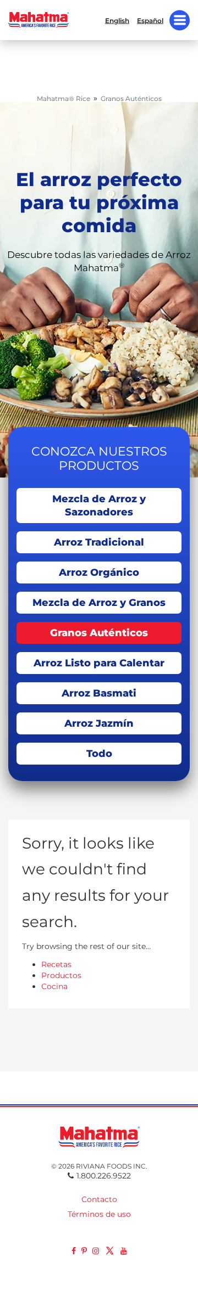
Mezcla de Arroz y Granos (99, 603)
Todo (99, 754)
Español (150, 20)
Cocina (54, 986)
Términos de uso (99, 1214)
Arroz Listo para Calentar (99, 663)
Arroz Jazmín (99, 723)
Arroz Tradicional (99, 542)
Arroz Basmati (99, 693)
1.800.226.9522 (103, 1176)
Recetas (56, 964)
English (117, 20)
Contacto (99, 1199)
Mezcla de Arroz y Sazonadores (99, 505)
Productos (61, 975)
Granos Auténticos (99, 633)
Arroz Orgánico (99, 572)
